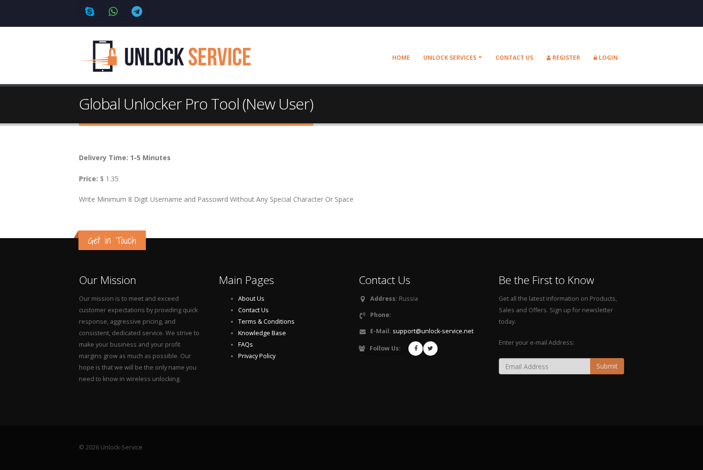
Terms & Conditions (266, 321)
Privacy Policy (256, 356)
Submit (607, 366)
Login (607, 58)
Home (401, 58)
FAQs (245, 344)
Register (565, 58)
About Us (251, 299)
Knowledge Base (262, 333)
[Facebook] (415, 348)
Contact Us (253, 310)
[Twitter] (430, 348)
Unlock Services (449, 58)
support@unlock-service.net (433, 331)
